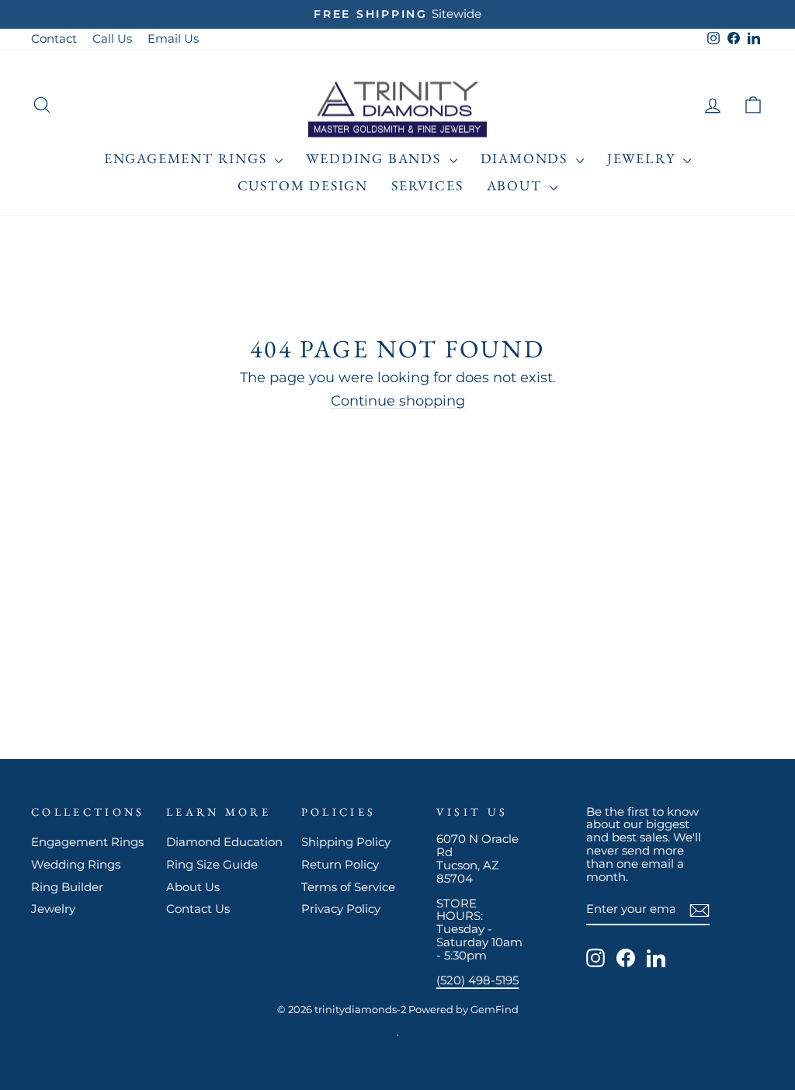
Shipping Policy (346, 841)
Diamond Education (224, 841)
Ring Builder (67, 886)
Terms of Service (348, 886)
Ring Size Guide (212, 864)
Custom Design (303, 185)
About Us (193, 886)
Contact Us (198, 908)
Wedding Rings (75, 864)
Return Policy (340, 864)
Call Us (112, 38)
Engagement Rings (188, 158)
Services (427, 185)
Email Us (173, 38)
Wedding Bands (375, 158)
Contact (54, 38)
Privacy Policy (340, 908)
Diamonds (526, 158)
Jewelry (643, 158)
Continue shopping (398, 400)
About (517, 185)
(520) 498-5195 (477, 980)
